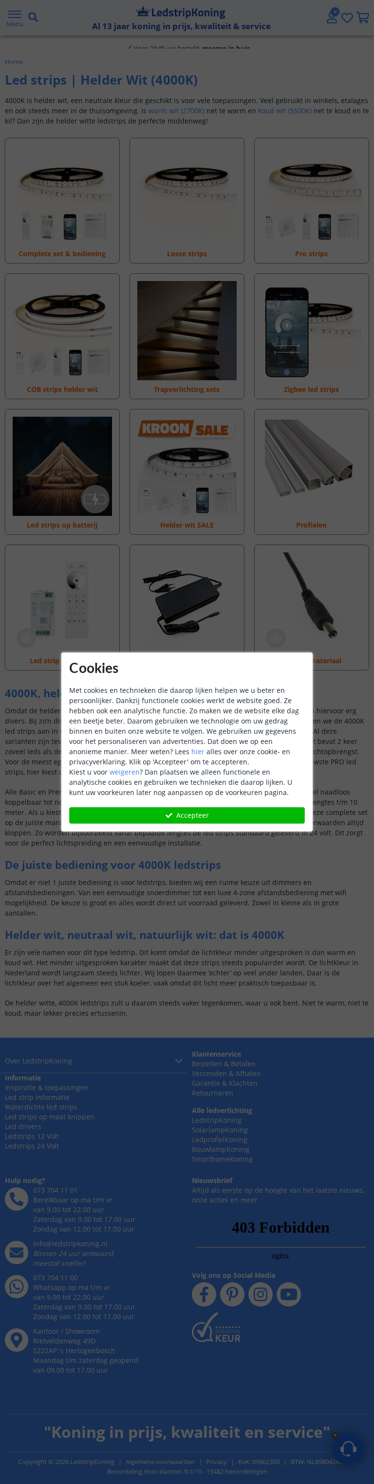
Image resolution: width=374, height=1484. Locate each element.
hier (198, 751)
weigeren (125, 772)
